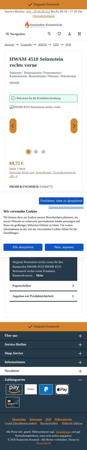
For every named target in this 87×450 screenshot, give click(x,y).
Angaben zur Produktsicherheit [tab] (33, 296)
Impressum (36, 419)
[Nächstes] (74, 125)
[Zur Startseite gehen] (43, 24)
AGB (48, 419)
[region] (43, 126)
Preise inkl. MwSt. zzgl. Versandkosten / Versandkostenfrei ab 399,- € (43, 174)
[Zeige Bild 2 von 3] (36, 152)
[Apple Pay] (62, 389)
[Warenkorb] (79, 34)
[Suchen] (49, 34)
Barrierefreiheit (49, 423)
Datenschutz (19, 419)
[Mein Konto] (69, 34)
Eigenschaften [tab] (22, 285)
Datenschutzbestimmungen (66, 207)
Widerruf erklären (72, 423)
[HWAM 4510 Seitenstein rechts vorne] (43, 131)
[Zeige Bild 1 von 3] (28, 152)
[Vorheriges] (13, 125)
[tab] (43, 266)
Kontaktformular (44, 16)
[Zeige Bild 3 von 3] (43, 152)
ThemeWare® (43, 443)
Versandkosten (63, 431)
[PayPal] (46, 389)
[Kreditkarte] (12, 402)
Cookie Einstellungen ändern (21, 423)
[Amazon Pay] (14, 389)
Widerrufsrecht (63, 419)
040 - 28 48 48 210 (38, 11)
